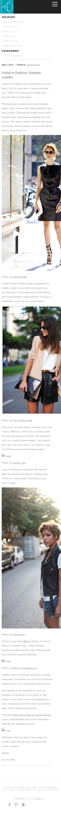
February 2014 (12, 46)
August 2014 (11, 27)
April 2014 (9, 36)
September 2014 (13, 22)
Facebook (9, 804)
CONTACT (20, 798)
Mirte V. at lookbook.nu (24, 668)
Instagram (30, 804)
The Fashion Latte (22, 420)
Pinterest (16, 804)
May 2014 (8, 31)
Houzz (23, 804)
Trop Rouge (18, 634)
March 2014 (10, 41)
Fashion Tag (19, 462)
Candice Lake (19, 276)
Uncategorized (13, 56)
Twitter (36, 804)
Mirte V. (27, 641)
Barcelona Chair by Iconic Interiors (32, 715)
